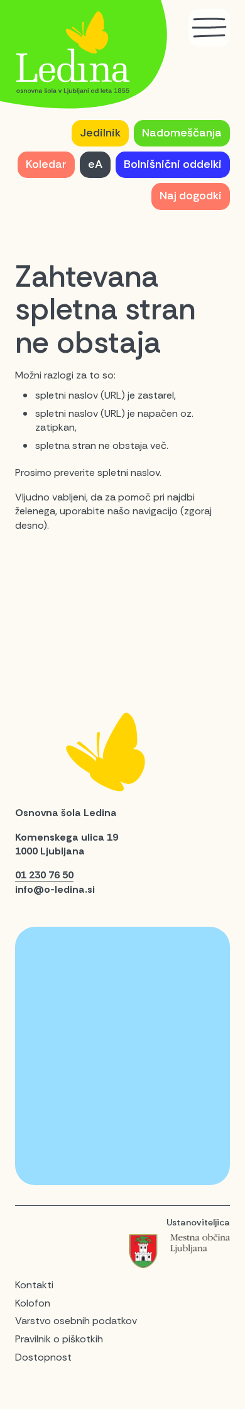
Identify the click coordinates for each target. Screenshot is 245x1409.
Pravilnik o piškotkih (59, 1338)
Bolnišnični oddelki (173, 164)
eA (95, 164)
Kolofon (32, 1303)
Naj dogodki (191, 195)
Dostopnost (43, 1357)
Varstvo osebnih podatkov (76, 1320)
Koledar (46, 164)
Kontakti (34, 1284)
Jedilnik (100, 132)
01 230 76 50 (44, 874)
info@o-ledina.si (55, 889)
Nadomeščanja (182, 132)
